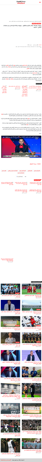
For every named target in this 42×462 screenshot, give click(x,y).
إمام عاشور (25, 65)
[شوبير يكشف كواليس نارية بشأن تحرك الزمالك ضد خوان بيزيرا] (10, 372)
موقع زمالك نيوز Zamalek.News (5, 460)
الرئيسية (39, 21)
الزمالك (9, 67)
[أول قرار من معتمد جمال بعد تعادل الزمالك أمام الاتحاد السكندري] (31, 372)
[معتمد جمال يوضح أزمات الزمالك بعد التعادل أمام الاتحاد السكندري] (31, 390)
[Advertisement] (21, 13)
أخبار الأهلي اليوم (22, 170)
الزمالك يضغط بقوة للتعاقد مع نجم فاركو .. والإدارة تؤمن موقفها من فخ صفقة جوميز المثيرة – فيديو (7, 259)
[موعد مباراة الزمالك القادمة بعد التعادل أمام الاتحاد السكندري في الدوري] (31, 408)
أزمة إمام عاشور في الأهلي (12, 170)
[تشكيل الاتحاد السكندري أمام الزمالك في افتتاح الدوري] (31, 443)
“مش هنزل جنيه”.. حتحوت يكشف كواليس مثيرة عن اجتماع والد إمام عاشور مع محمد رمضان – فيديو (21, 190)
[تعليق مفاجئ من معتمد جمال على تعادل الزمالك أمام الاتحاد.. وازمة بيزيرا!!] (10, 408)
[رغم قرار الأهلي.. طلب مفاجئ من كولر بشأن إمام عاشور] (3, 89)
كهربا (14, 65)
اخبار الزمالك (36, 21)
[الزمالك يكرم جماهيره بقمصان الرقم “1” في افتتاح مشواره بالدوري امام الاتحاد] (31, 425)
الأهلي (7, 65)
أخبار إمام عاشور (36, 170)
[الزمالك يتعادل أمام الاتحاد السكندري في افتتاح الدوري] (10, 426)
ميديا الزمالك (34, 23)
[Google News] (19, 177)
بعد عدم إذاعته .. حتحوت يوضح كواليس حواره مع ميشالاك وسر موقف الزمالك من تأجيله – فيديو (35, 190)
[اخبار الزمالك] (21, 2)
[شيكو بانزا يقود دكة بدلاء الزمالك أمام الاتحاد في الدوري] (10, 445)
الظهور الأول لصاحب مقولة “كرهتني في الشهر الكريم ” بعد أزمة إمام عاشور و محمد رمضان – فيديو (34, 88)
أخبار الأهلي (30, 170)
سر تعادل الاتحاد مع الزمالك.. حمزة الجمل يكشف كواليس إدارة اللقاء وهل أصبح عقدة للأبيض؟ (11, 396)
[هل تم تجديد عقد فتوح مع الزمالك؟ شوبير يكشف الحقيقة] (10, 355)
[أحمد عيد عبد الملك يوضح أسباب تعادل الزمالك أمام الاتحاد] (31, 355)
